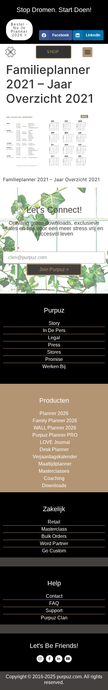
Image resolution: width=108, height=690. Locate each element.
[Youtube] (68, 658)
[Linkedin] (58, 658)
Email (9, 249)
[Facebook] (49, 658)
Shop (53, 52)
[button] (55, 35)
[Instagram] (40, 658)
